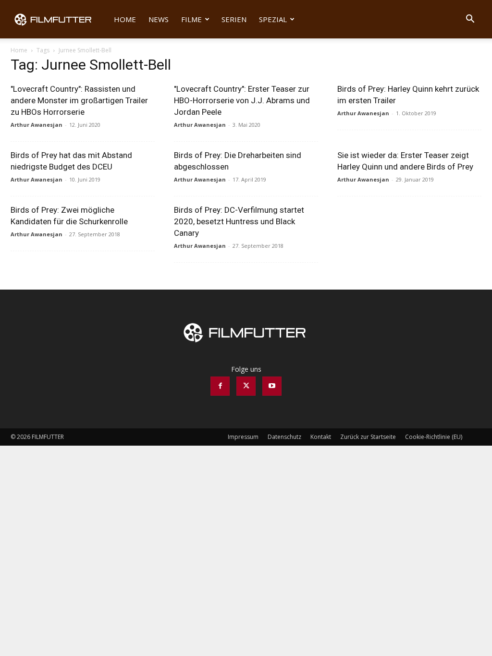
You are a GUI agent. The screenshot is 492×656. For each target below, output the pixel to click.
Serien (233, 19)
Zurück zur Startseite (368, 437)
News (158, 19)
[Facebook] (220, 386)
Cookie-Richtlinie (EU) (433, 437)
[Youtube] (272, 386)
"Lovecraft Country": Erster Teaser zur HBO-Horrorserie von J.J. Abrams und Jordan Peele (242, 100)
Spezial (273, 19)
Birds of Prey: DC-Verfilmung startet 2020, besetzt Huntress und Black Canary (239, 221)
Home (125, 19)
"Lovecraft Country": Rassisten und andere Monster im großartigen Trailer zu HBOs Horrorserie (79, 100)
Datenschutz (284, 437)
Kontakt (320, 437)
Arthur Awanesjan (36, 124)
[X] (246, 386)
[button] (469, 19)
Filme (191, 19)
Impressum (243, 437)
